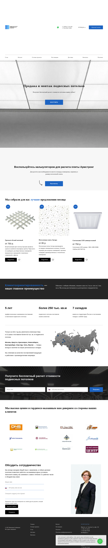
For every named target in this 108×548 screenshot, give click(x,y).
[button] (96, 27)
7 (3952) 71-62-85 (67, 26)
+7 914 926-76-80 (67, 28)
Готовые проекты (37, 57)
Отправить (12, 512)
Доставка (70, 57)
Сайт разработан (60, 535)
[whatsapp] (58, 27)
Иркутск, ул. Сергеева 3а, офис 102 (90, 527)
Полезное (100, 57)
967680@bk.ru (84, 532)
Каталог (20, 57)
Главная (32, 524)
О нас (6, 57)
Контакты (85, 57)
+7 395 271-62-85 (85, 529)
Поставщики (54, 57)
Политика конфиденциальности (64, 532)
